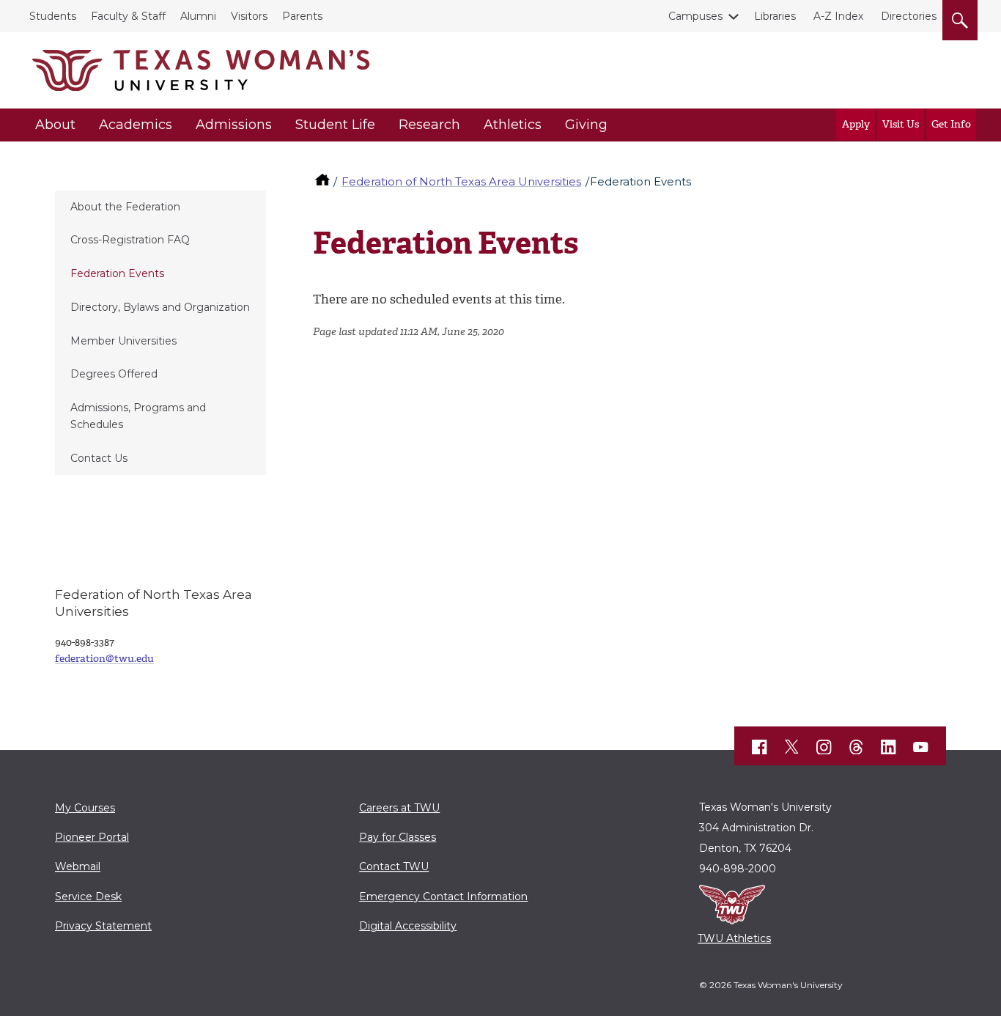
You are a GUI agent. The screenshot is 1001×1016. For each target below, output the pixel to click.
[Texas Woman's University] (201, 70)
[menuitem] (160, 207)
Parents (302, 16)
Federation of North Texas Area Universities (461, 181)
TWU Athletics (734, 938)
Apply (856, 124)
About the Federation (125, 206)
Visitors (249, 16)
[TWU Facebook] (760, 747)
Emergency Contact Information (443, 896)
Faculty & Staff (128, 16)
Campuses (695, 16)
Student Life (335, 125)
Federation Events (117, 273)
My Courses (85, 807)
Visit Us (900, 124)
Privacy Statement (103, 925)
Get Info (951, 124)
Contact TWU (394, 866)
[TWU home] (324, 181)
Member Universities (123, 340)
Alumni (198, 16)
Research (429, 125)
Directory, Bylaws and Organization (160, 307)
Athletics (513, 125)
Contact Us (99, 458)
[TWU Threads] (856, 747)
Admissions (234, 125)
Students (52, 16)
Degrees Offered (114, 373)
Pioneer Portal (92, 837)
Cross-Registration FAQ (130, 239)
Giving (586, 125)
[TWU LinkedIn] (889, 747)
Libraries (775, 16)
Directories (909, 16)
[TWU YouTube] (921, 747)
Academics (135, 125)
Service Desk (88, 896)
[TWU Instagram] (824, 747)
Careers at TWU (399, 807)
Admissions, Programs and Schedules (138, 416)
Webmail (77, 866)
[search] (960, 17)
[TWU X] (792, 747)
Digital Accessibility (408, 925)
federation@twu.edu (104, 659)
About (55, 125)
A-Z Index (838, 16)
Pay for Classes (397, 837)
